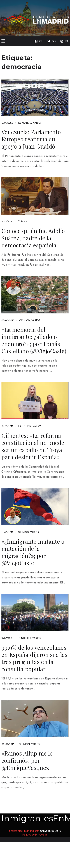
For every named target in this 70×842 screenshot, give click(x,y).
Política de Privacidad (35, 834)
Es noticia (25, 123)
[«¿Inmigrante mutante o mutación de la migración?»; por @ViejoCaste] (35, 506)
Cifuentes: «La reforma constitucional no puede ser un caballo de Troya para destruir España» (32, 446)
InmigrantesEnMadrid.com (24, 830)
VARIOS (37, 123)
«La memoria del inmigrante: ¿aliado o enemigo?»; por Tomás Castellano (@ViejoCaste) (33, 340)
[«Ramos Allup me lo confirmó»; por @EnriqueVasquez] (35, 718)
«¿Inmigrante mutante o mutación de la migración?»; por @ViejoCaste (33, 552)
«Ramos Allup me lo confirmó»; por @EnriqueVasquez (27, 760)
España (22, 222)
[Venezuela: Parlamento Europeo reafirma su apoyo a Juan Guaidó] (35, 97)
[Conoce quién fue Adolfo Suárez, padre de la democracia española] (35, 196)
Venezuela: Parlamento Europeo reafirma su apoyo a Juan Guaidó (31, 139)
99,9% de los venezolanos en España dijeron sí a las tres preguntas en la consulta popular (34, 658)
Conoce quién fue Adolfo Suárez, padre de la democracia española (33, 238)
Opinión (24, 320)
